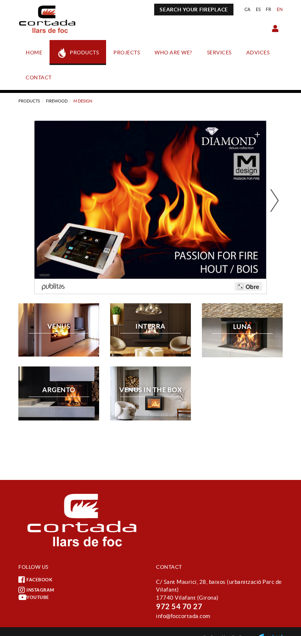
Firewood (57, 101)
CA (247, 9)
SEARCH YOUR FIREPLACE (194, 9)
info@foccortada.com (183, 616)
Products (29, 101)
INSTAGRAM (40, 590)
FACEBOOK (39, 579)
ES (258, 9)
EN (280, 9)
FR (269, 9)
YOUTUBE (37, 597)
